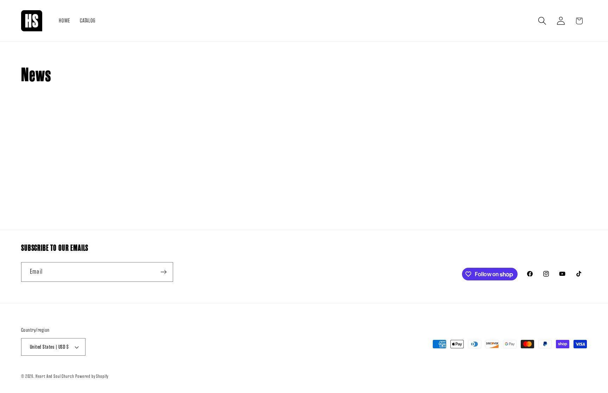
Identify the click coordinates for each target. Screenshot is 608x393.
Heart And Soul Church (55, 376)
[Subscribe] (163, 272)
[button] (542, 21)
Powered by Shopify (91, 376)
